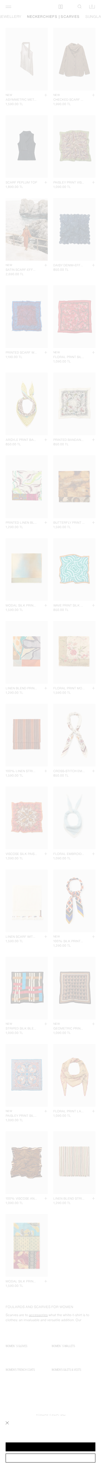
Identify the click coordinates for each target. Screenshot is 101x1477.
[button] (50, 1446)
